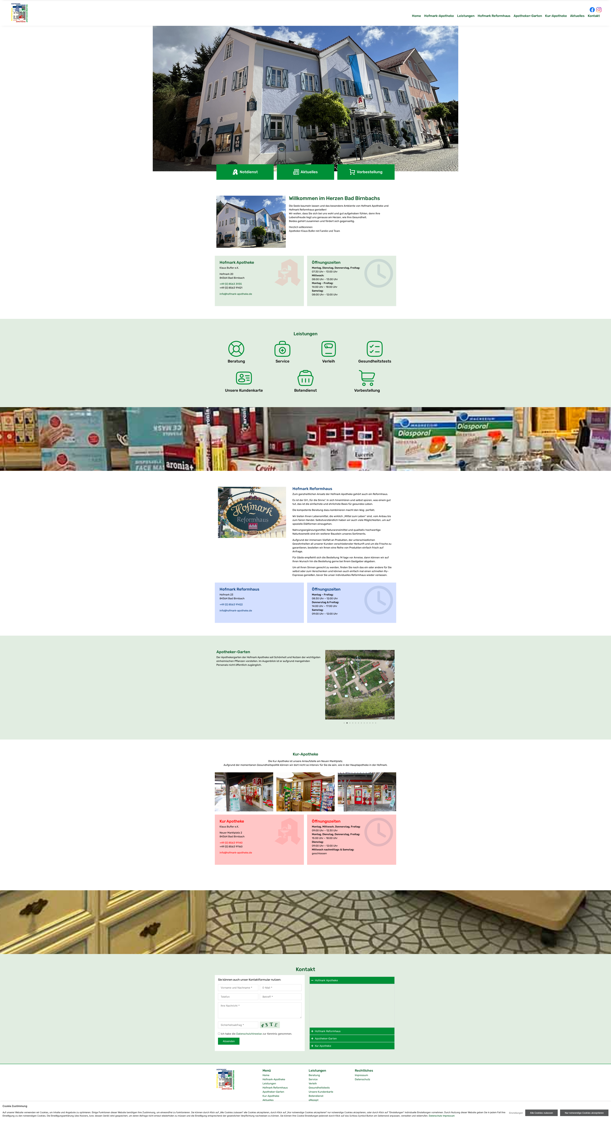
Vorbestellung (367, 390)
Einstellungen (516, 1112)
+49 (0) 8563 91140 (231, 842)
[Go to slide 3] (349, 722)
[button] (329, 685)
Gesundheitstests (374, 361)
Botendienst (305, 390)
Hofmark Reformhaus (494, 16)
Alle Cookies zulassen (541, 1112)
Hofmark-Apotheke (439, 16)
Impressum (361, 1075)
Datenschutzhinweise (249, 1033)
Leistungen (465, 16)
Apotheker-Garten (528, 16)
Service (282, 361)
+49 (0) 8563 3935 (231, 283)
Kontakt (594, 16)
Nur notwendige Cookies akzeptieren (584, 1112)
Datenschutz (362, 1079)
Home (416, 16)
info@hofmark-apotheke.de (236, 293)
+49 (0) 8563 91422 (231, 604)
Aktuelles (577, 16)
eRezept (313, 1100)
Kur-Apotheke (556, 16)
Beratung (236, 361)
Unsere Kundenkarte (244, 390)
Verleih (328, 361)
